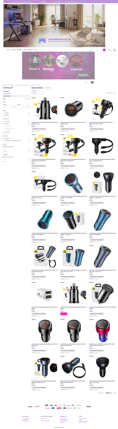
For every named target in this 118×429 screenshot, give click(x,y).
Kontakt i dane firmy (83, 418)
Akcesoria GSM (26, 85)
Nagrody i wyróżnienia (83, 420)
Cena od (4, 104)
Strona (108, 92)
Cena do (19, 104)
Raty (42, 419)
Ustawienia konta (25, 419)
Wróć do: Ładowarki (7, 93)
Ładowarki (32, 85)
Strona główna (4, 85)
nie (5, 151)
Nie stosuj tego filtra (9, 146)
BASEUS (7, 113)
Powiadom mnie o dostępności (39, 165)
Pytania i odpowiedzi (83, 422)
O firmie (80, 419)
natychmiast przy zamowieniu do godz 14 (13, 140)
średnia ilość (7, 130)
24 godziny (7, 138)
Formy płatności (44, 418)
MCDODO (7, 115)
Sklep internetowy (58, 427)
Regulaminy (62, 422)
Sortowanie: (33, 90)
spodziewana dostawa (9, 128)
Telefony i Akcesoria (18, 85)
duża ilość (7, 123)
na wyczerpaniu (8, 125)
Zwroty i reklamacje (64, 420)
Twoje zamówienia (25, 418)
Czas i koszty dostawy (45, 420)
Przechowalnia (25, 420)
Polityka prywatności (64, 419)
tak (5, 148)
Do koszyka (63, 313)
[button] (104, 50)
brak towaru (7, 121)
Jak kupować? (63, 418)
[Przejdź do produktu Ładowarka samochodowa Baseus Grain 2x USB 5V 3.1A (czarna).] (73, 293)
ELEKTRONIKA (11, 85)
